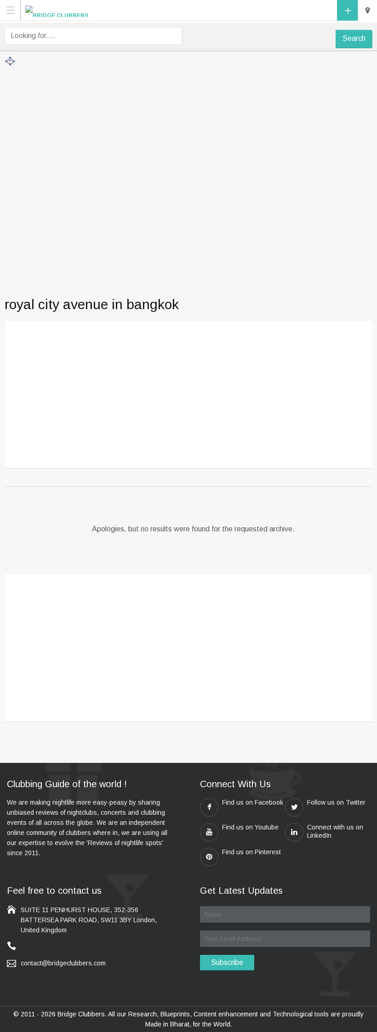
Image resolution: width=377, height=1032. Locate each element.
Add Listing (347, 10)
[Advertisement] (188, 397)
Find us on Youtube (250, 827)
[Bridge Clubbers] (56, 10)
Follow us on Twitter (336, 802)
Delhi (367, 10)
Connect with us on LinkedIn (335, 831)
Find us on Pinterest (251, 852)
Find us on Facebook (252, 802)
